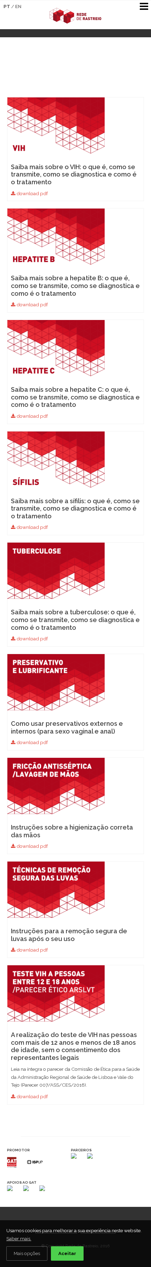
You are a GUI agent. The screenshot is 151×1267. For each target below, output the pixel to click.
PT (7, 6)
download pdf (31, 193)
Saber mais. (18, 1238)
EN (18, 6)
